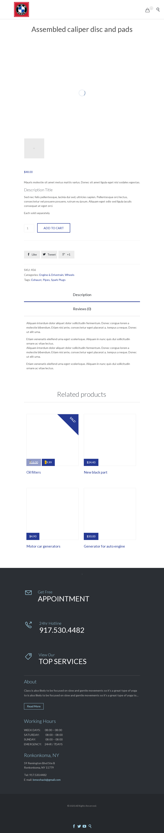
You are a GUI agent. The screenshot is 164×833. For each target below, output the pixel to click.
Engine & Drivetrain (51, 274)
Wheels (69, 274)
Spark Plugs (58, 279)
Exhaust (36, 279)
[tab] (82, 295)
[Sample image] (34, 148)
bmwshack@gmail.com (47, 779)
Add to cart (54, 228)
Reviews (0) (82, 309)
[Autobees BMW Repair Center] (79, 9)
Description (82, 294)
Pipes (46, 279)
